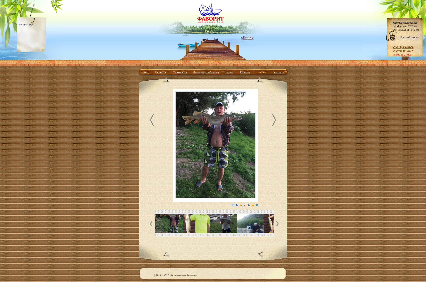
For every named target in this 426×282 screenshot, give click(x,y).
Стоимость (180, 72)
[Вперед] (274, 120)
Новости (160, 72)
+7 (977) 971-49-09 (403, 51)
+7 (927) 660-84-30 (403, 47)
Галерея (261, 72)
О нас (145, 72)
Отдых (229, 72)
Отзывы (245, 72)
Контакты (279, 72)
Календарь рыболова (206, 72)
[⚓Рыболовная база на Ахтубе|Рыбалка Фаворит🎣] (213, 13)
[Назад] (152, 120)
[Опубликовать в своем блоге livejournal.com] (249, 205)
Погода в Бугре (26, 24)
